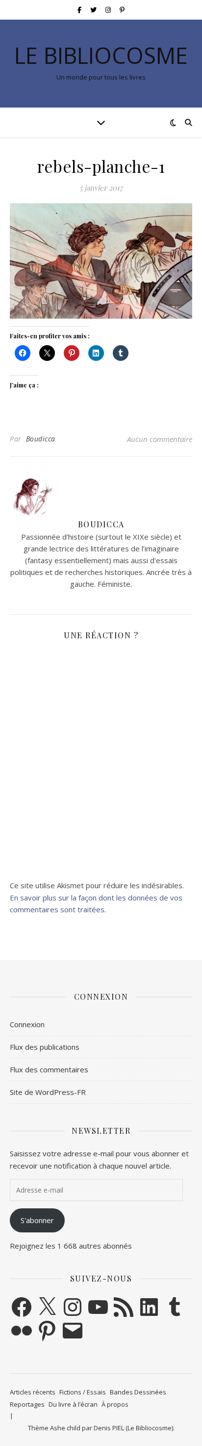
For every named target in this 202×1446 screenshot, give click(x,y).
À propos (114, 1404)
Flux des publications (44, 1047)
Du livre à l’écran (73, 1404)
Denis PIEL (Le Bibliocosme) (133, 1427)
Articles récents (32, 1392)
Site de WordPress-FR (48, 1092)
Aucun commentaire (159, 439)
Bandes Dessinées (138, 1392)
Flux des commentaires (49, 1069)
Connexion (27, 1024)
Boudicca (40, 438)
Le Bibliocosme (101, 55)
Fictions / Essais (82, 1392)
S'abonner (37, 1220)
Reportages (27, 1404)
